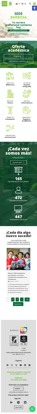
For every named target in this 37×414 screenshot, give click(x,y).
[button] (34, 8)
